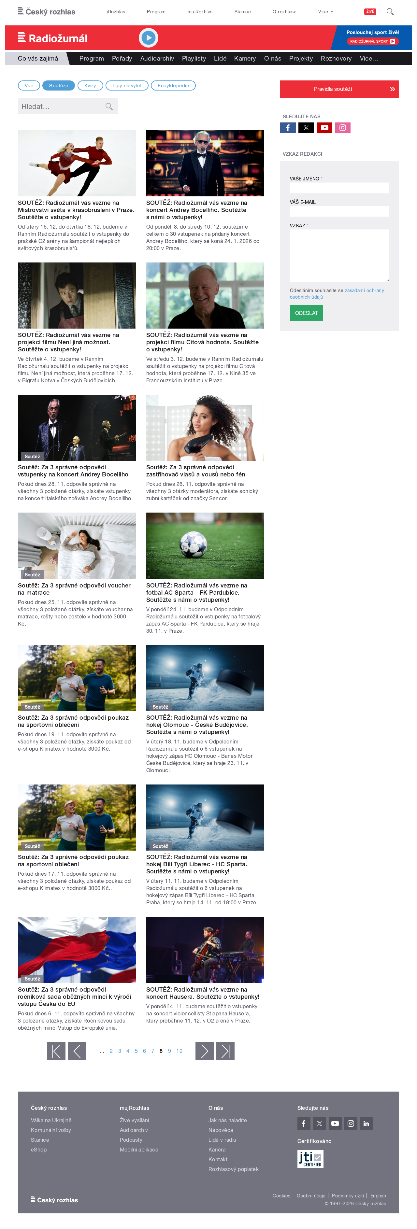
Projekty (301, 58)
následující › (204, 1051)
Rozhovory (336, 58)
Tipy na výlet (127, 86)
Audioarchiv (157, 58)
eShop (39, 1150)
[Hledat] (390, 11)
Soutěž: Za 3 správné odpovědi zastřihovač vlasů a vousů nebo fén (195, 471)
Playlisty (194, 58)
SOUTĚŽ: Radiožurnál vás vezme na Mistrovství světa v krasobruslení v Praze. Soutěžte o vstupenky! (76, 209)
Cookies (281, 1195)
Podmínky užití (348, 1195)
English (378, 1195)
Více (369, 58)
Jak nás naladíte (227, 1120)
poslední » (225, 1051)
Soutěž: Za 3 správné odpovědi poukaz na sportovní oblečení (73, 721)
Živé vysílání (134, 1120)
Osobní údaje (311, 1195)
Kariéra (216, 1150)
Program (156, 11)
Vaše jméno (306, 178)
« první (56, 1051)
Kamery (245, 58)
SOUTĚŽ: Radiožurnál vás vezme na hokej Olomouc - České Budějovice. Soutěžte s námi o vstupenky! (197, 724)
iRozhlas (116, 11)
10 (179, 1051)
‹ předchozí (77, 1051)
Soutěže (58, 86)
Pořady (122, 58)
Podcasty (131, 1140)
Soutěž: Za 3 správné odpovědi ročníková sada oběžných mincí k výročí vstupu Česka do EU (74, 996)
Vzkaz (299, 225)
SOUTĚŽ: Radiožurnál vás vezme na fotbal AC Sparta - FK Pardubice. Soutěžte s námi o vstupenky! (197, 592)
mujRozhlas (200, 11)
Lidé (220, 58)
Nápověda (220, 1130)
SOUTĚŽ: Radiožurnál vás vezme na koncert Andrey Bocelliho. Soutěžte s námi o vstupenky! (197, 209)
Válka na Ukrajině (51, 1120)
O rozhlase (284, 11)
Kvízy (90, 86)
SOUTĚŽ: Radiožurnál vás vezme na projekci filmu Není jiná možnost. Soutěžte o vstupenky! (68, 342)
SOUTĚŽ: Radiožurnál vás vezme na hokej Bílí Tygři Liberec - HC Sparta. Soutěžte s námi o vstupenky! (197, 864)
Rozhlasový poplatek (233, 1169)
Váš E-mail (303, 202)
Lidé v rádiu (222, 1140)
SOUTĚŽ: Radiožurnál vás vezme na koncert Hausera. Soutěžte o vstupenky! (203, 993)
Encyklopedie (173, 86)
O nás (272, 58)
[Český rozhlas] (46, 11)
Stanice (243, 11)
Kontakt (217, 1159)
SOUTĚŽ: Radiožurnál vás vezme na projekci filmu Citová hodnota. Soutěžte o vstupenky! (202, 342)
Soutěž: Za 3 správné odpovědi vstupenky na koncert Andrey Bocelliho (73, 471)
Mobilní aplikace (139, 1150)
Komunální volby (51, 1130)
